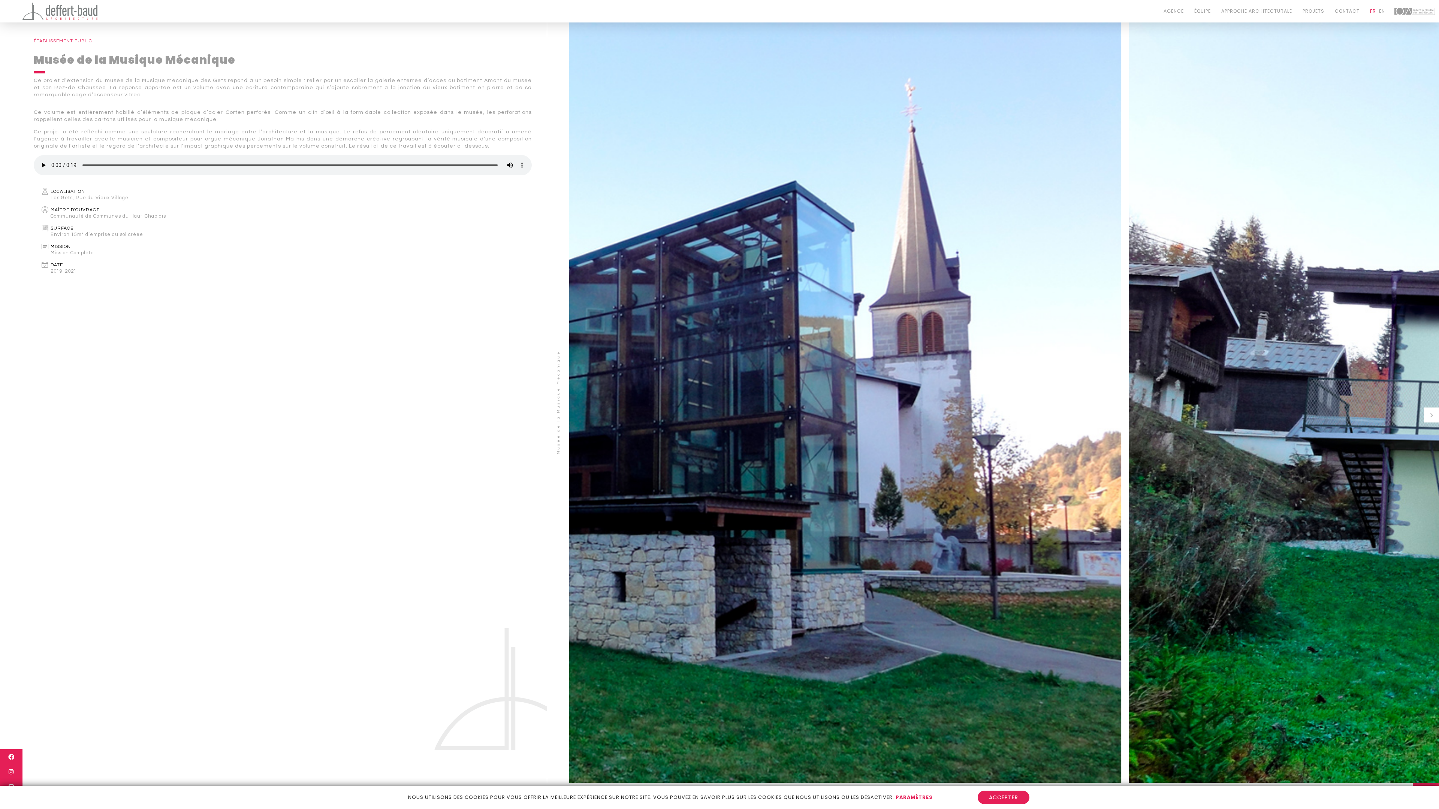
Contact (1347, 11)
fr (1373, 11)
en (1382, 11)
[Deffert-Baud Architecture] (59, 11)
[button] (1431, 414)
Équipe (1202, 11)
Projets (1313, 11)
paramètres (914, 797)
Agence (1174, 11)
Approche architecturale (1256, 11)
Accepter (1003, 797)
